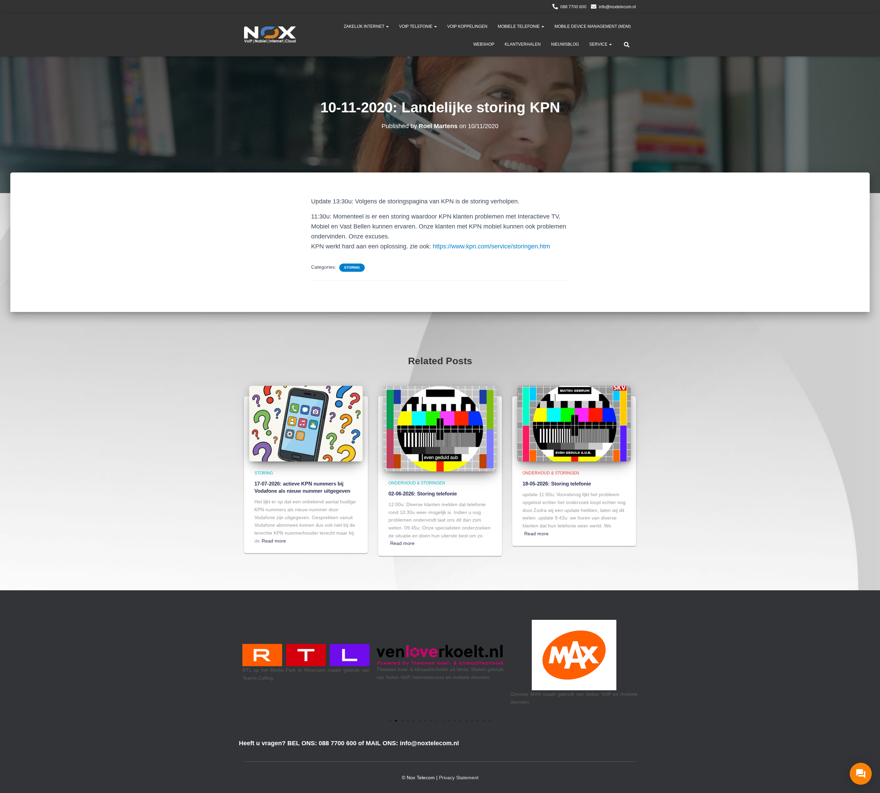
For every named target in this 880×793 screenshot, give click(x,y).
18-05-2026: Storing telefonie (556, 484)
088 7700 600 (573, 6)
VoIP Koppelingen (467, 26)
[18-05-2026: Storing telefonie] (574, 423)
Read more (274, 541)
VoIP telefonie (416, 26)
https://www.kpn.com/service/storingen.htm (491, 246)
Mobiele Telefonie (519, 26)
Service (598, 44)
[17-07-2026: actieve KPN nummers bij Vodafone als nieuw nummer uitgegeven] (306, 423)
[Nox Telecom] (270, 35)
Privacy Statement (458, 777)
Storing (352, 267)
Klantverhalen (523, 44)
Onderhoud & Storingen (416, 483)
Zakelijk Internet (364, 26)
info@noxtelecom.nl (617, 6)
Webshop (483, 44)
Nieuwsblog (565, 44)
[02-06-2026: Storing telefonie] (440, 428)
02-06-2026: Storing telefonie (422, 493)
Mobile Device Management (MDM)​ (592, 26)
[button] (387, 26)
